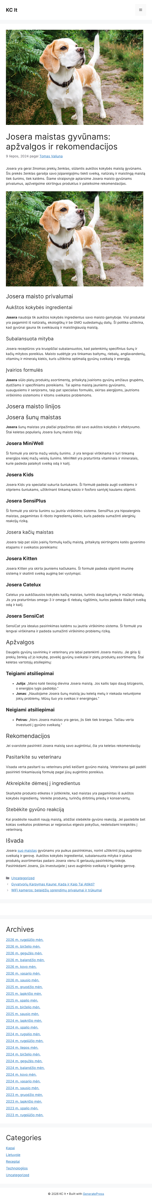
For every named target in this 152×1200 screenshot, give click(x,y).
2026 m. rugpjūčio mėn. (25, 940)
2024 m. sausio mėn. (22, 1088)
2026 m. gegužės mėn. (24, 953)
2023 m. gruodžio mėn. (24, 1095)
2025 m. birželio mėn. (23, 1007)
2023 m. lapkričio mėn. (24, 1101)
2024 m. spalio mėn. (22, 1027)
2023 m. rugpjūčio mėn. (25, 1115)
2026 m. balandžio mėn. (25, 960)
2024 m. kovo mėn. (21, 1075)
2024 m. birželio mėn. (23, 1054)
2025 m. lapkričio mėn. (24, 994)
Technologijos (17, 1168)
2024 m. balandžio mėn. (25, 1068)
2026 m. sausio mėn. (22, 980)
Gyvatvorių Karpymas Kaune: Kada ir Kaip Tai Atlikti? (53, 884)
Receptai (13, 1162)
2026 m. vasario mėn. (23, 973)
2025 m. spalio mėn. (22, 1000)
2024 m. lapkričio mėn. (24, 1021)
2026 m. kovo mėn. (21, 967)
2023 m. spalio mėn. (22, 1108)
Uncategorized (23, 878)
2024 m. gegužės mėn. (24, 1061)
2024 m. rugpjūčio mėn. (25, 1041)
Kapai (10, 1148)
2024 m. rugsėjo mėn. (23, 1034)
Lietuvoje (13, 1155)
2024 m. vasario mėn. (23, 1081)
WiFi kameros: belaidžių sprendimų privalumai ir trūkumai (56, 890)
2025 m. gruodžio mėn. (24, 987)
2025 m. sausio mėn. (22, 1014)
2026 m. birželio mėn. (23, 946)
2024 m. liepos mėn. (22, 1048)
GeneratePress (93, 1194)
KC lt (11, 10)
